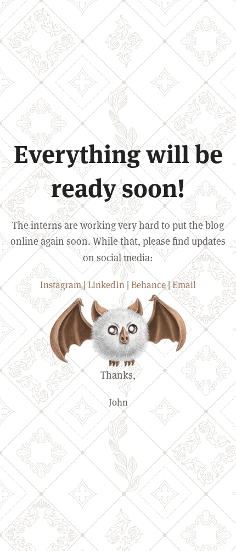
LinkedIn (106, 285)
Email (184, 285)
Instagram (60, 285)
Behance (148, 285)
